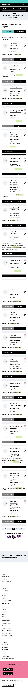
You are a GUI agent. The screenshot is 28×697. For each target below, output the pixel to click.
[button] (23, 4)
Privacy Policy (5, 656)
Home (3, 574)
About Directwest (6, 581)
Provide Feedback (7, 626)
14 (16, 529)
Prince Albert (5, 616)
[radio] (8, 537)
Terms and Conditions (8, 658)
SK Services (5, 590)
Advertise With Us (7, 630)
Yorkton (4, 614)
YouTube (5, 647)
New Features (5, 576)
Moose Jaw (5, 612)
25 (21, 529)
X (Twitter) (6, 644)
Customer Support (7, 635)
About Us (4, 579)
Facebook (6, 642)
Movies (4, 595)
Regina (4, 609)
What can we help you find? (11, 9)
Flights (4, 598)
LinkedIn (5, 649)
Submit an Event (6, 633)
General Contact (6, 623)
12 (10, 529)
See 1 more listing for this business (12, 243)
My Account (5, 588)
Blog (3, 593)
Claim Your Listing (6, 628)
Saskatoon (5, 607)
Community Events (7, 600)
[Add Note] (25, 46)
